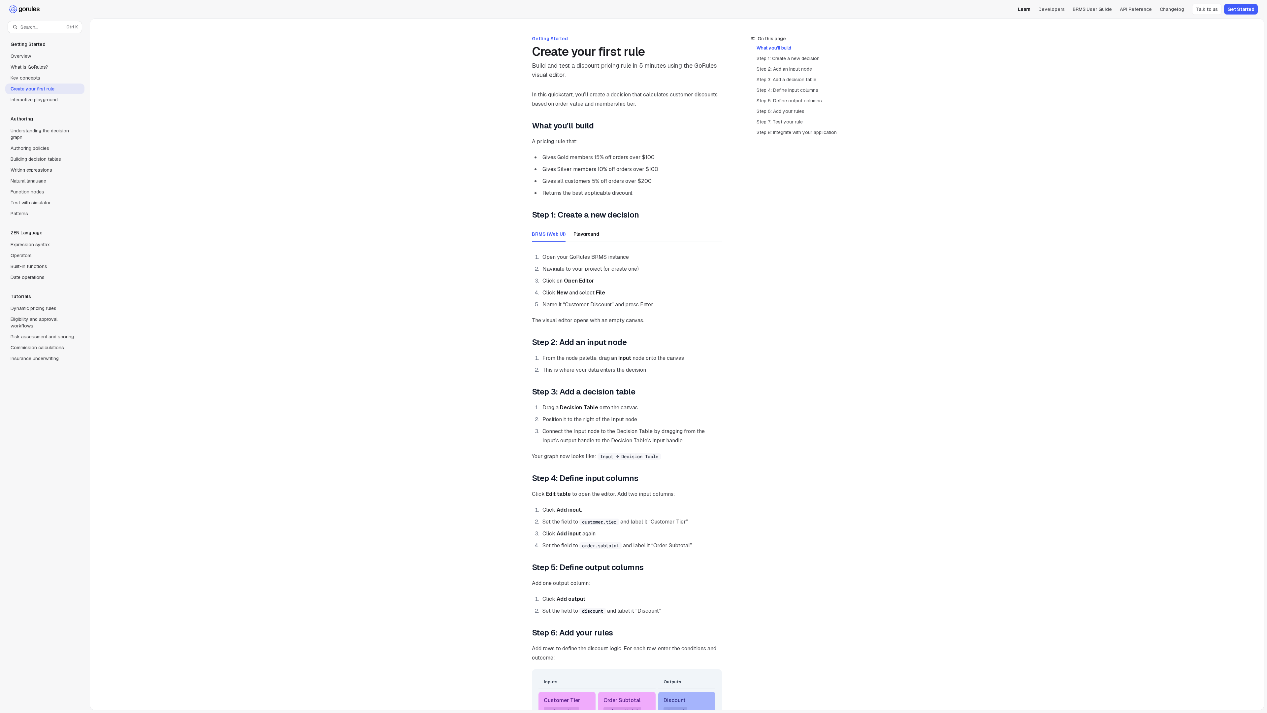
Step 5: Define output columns (789, 101)
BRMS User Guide (1092, 9)
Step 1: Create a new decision (788, 58)
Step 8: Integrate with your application (797, 132)
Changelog (1172, 9)
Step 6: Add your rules (780, 111)
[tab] (549, 233)
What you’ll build (774, 48)
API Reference (1136, 9)
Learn (1024, 9)
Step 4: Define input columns (787, 90)
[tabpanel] (627, 287)
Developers (1051, 9)
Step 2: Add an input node (784, 69)
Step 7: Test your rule (780, 122)
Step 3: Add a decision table (786, 80)
